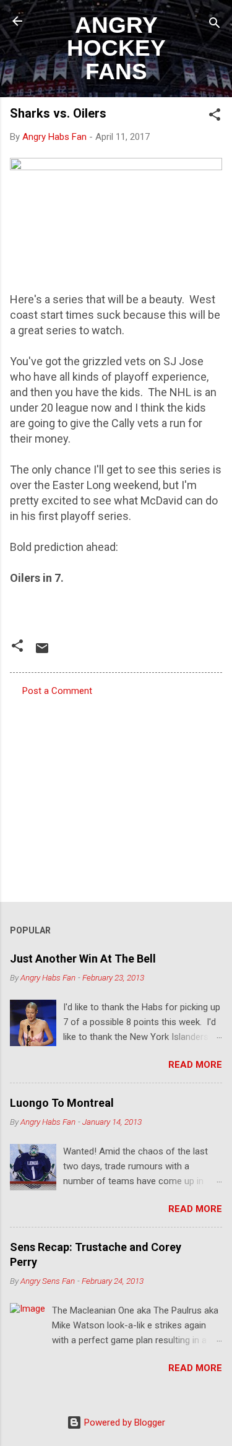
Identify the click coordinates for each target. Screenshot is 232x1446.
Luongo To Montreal (62, 1102)
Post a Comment (57, 690)
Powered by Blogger (123, 1422)
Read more (195, 1064)
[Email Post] (42, 652)
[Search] (214, 25)
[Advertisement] (116, 795)
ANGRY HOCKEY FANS (116, 48)
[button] (214, 116)
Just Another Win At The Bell (83, 958)
